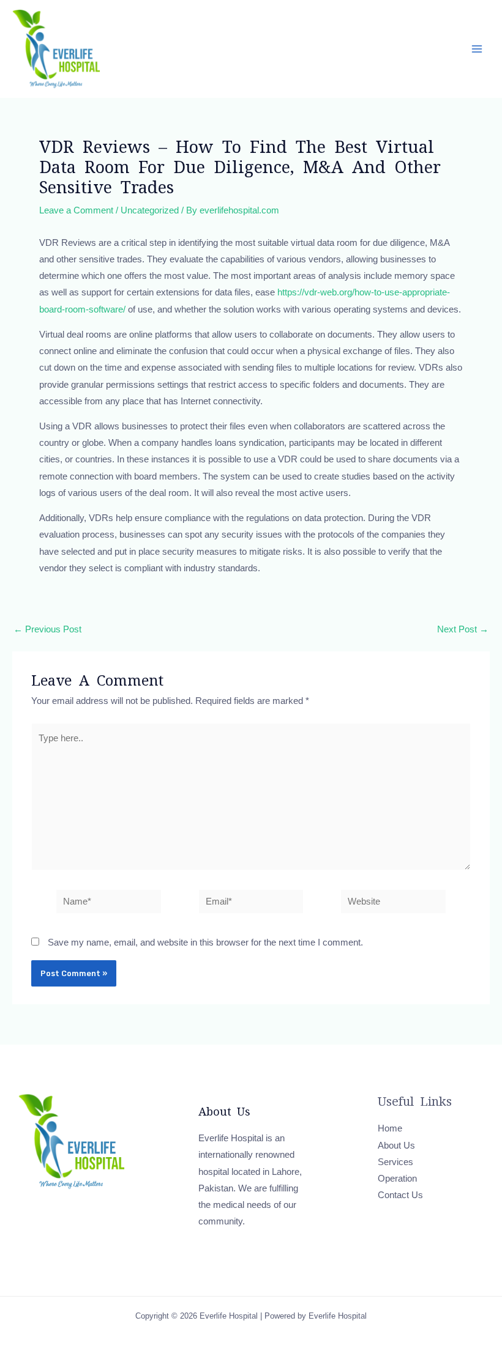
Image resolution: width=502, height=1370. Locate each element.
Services (395, 1162)
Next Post (463, 629)
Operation (397, 1178)
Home (390, 1128)
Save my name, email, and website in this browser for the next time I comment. (205, 942)
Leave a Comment (76, 210)
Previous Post (47, 629)
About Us (396, 1145)
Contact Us (400, 1195)
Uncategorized (150, 210)
